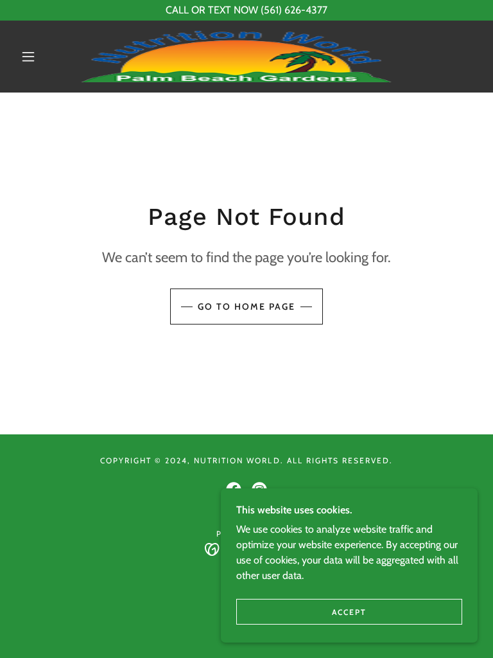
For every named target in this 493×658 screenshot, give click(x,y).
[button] (28, 56)
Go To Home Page (246, 306)
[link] (236, 56)
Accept (349, 612)
